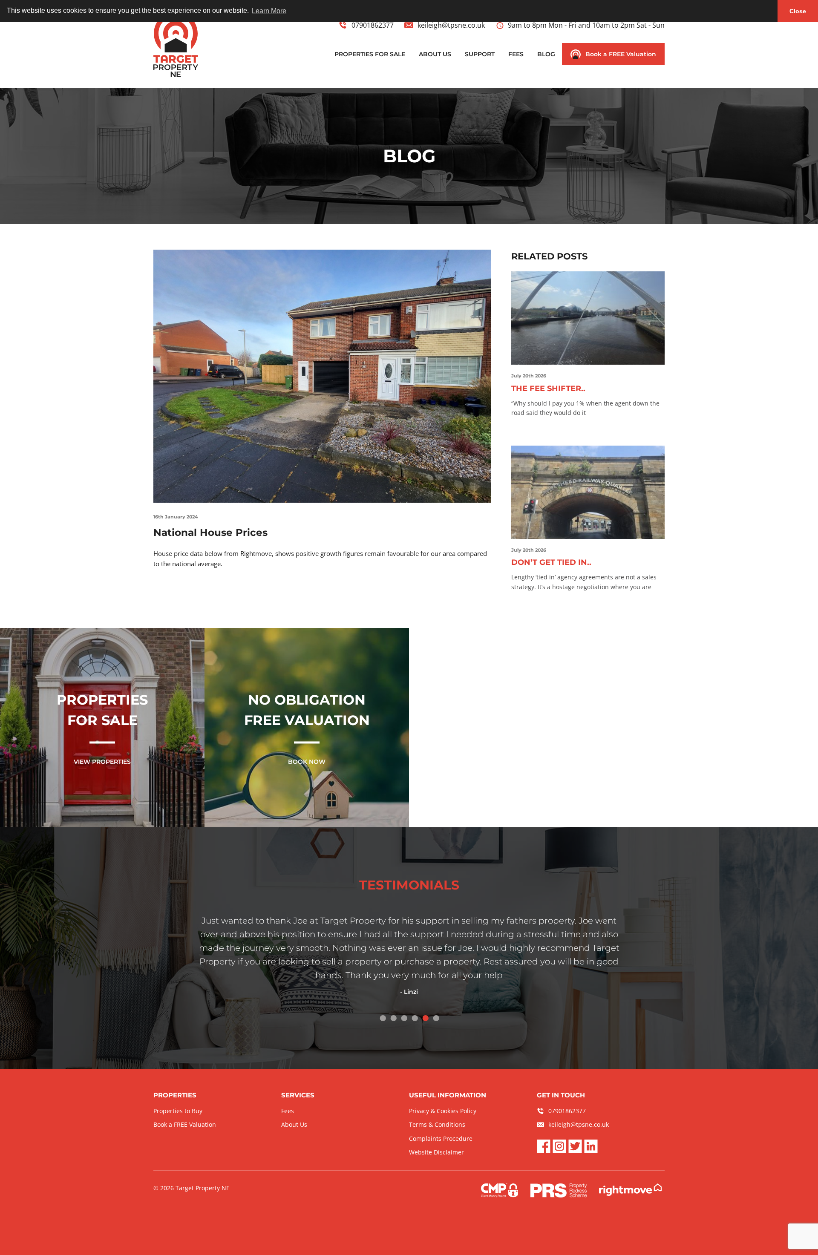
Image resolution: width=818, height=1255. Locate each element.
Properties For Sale (369, 54)
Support (480, 54)
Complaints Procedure (440, 1138)
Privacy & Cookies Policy (442, 1111)
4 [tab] (414, 1018)
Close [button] (797, 11)
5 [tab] (425, 1018)
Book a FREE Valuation (620, 54)
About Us (435, 54)
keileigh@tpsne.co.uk (451, 25)
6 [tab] (435, 1018)
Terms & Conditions (437, 1124)
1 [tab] (382, 1018)
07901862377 (372, 25)
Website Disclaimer (436, 1152)
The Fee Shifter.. (548, 388)
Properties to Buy (177, 1111)
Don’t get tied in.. (551, 562)
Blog (546, 54)
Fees (516, 54)
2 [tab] (393, 1018)
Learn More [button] (269, 10)
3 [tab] (403, 1018)
